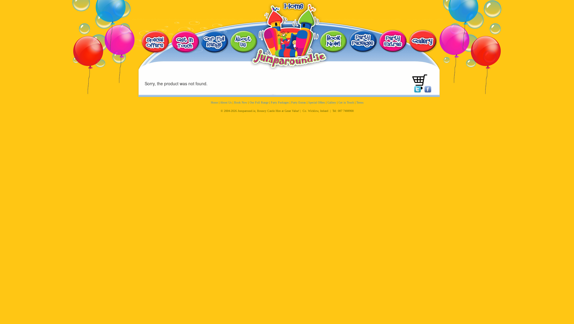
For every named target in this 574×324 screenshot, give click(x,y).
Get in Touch (346, 102)
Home (214, 102)
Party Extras (298, 102)
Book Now (240, 102)
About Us (226, 102)
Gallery (331, 102)
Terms (360, 102)
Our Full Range (259, 102)
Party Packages (280, 102)
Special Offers (316, 102)
